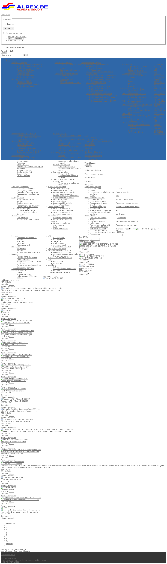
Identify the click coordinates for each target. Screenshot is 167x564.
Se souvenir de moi (14, 33)
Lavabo (88, 181)
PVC (117, 210)
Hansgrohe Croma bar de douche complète (19, 512)
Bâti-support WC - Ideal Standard (15, 357)
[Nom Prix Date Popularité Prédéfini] (129, 229)
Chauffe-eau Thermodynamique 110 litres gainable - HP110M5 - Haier (30, 290)
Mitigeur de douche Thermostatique (16, 333)
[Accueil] (25, 11)
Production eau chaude (95, 174)
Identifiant (7, 20)
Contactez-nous (8, 555)
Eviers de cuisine (123, 192)
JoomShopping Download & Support (16, 551)
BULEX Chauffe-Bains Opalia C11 (15, 367)
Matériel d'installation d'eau (127, 207)
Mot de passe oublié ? (17, 37)
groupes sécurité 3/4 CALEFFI (13, 345)
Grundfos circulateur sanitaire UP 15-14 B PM (20, 500)
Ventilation (120, 214)
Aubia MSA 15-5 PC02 (10, 280)
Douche (119, 188)
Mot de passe (8, 24)
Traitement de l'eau (93, 170)
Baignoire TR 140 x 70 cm (12, 300)
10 (7, 542)
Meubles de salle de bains (127, 221)
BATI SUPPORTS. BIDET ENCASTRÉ (15, 323)
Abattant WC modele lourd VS (13, 442)
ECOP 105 (5, 312)
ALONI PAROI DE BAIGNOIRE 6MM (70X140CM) (20, 452)
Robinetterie (90, 178)
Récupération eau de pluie (127, 203)
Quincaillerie (121, 218)
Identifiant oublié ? (16, 39)
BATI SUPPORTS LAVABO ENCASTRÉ (16, 421)
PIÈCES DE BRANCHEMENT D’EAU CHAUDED (97, 246)
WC (117, 196)
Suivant (9, 544)
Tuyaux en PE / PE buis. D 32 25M (14, 401)
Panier (4, 53)
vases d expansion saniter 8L (13, 381)
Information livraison (9, 558)
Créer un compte (15, 40)
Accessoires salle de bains (127, 225)
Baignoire (89, 185)
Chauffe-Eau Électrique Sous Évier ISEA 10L (19, 411)
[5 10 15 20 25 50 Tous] (156, 229)
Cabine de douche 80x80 (11, 464)
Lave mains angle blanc (11, 479)
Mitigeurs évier (85, 268)
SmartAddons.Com (38, 560)
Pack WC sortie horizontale (12, 391)
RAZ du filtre (89, 242)
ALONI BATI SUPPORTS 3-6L (90, 258)
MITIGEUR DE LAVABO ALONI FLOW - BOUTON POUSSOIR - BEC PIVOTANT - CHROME (36, 431)
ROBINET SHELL (7, 490)
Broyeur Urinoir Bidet (125, 199)
